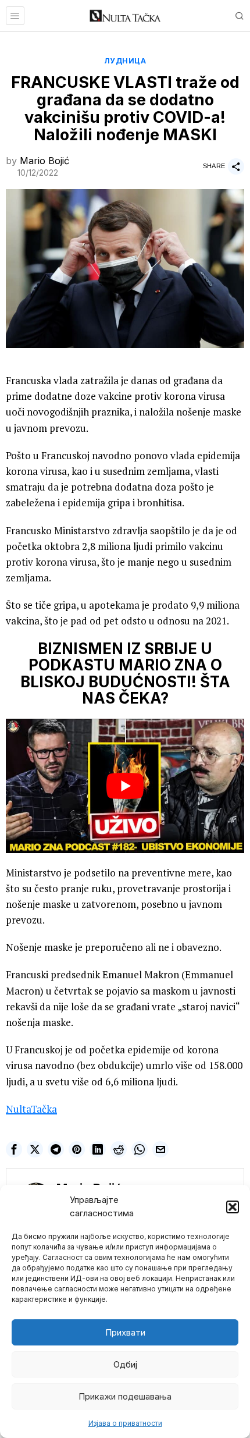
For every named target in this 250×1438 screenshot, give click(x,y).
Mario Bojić (44, 160)
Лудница (125, 60)
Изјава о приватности (125, 1423)
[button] (232, 1207)
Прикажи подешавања (125, 1396)
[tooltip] (14, 1149)
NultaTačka (31, 1109)
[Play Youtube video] (125, 786)
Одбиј (125, 1364)
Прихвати (125, 1332)
